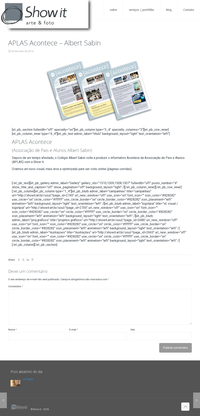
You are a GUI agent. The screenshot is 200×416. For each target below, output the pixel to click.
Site (132, 329)
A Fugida (28, 379)
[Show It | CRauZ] (49, 17)
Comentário (15, 286)
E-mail (73, 329)
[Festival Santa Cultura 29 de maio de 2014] (196, 400)
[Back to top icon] (185, 406)
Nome (12, 329)
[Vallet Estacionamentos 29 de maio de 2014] (3, 400)
